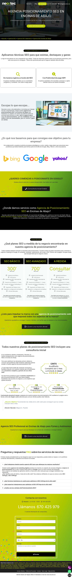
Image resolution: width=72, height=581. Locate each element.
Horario (19, 537)
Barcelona (9, 216)
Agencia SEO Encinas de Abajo (42, 38)
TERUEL (37, 566)
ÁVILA (59, 562)
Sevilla (25, 216)
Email (18, 525)
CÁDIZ (49, 565)
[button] (36, 51)
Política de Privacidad (31, 571)
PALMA (66, 565)
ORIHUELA (22, 568)
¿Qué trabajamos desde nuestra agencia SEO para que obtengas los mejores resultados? (32, 464)
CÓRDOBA (21, 566)
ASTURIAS (50, 564)
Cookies (39, 571)
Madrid (3, 216)
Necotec (4, 38)
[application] (32, 3)
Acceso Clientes (21, 571)
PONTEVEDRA (49, 562)
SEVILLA (28, 562)
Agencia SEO (12, 38)
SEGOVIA (68, 562)
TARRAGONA (10, 564)
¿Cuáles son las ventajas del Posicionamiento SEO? (20, 488)
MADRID (16, 562)
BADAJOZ (65, 564)
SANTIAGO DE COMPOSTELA (52, 566)
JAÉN (2, 564)
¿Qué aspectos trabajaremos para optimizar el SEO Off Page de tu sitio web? (28, 484)
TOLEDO (45, 565)
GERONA (3, 565)
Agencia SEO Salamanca (24, 38)
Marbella (19, 216)
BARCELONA (22, 562)
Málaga (14, 216)
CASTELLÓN (28, 564)
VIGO (58, 565)
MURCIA (43, 562)
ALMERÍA (54, 565)
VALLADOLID (9, 566)
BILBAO (27, 566)
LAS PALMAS (26, 565)
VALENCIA (32, 562)
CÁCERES (63, 566)
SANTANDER (44, 564)
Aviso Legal (44, 571)
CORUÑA (62, 565)
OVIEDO (20, 565)
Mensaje (19, 543)
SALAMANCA (21, 564)
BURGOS (38, 564)
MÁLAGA (38, 562)
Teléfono (19, 531)
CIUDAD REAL (39, 565)
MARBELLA (32, 565)
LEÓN (5, 564)
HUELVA (33, 564)
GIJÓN (54, 564)
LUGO (15, 564)
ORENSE (63, 562)
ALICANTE (42, 566)
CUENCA (55, 562)
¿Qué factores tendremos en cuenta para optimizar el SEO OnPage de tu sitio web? (30, 481)
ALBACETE (59, 564)
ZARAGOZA (32, 566)
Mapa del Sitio (51, 571)
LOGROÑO (15, 565)
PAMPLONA (8, 565)
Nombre (19, 519)
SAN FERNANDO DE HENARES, (12, 568)
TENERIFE (3, 566)
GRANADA (15, 566)
